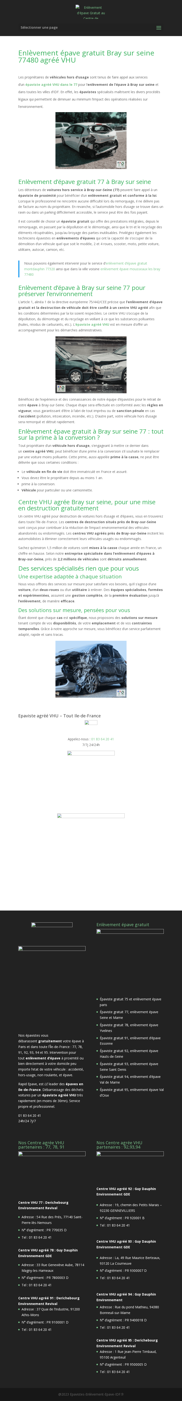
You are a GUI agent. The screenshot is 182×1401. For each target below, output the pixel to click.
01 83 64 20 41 (102, 739)
